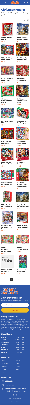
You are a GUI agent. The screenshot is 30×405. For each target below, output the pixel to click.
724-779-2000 (8, 381)
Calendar (18, 372)
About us (4, 372)
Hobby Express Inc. (17, 398)
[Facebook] (14, 395)
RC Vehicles (5, 363)
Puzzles (18, 366)
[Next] (22, 279)
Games (18, 363)
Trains (3, 360)
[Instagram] (16, 395)
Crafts (17, 369)
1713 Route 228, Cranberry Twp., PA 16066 (15, 391)
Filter (4, 20)
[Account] (24, 2)
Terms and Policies (15, 401)
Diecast (4, 369)
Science (18, 360)
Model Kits (4, 366)
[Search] (5, 2)
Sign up (15, 310)
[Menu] (2, 2)
